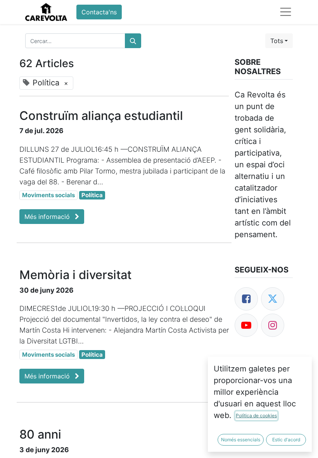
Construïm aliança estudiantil (101, 116)
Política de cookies (256, 415)
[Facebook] (246, 299)
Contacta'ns (99, 12)
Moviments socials (48, 195)
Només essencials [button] (240, 439)
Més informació (48, 216)
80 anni (40, 434)
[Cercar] (133, 40)
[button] (279, 40)
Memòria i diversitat (75, 275)
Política (92, 195)
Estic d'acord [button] (286, 439)
